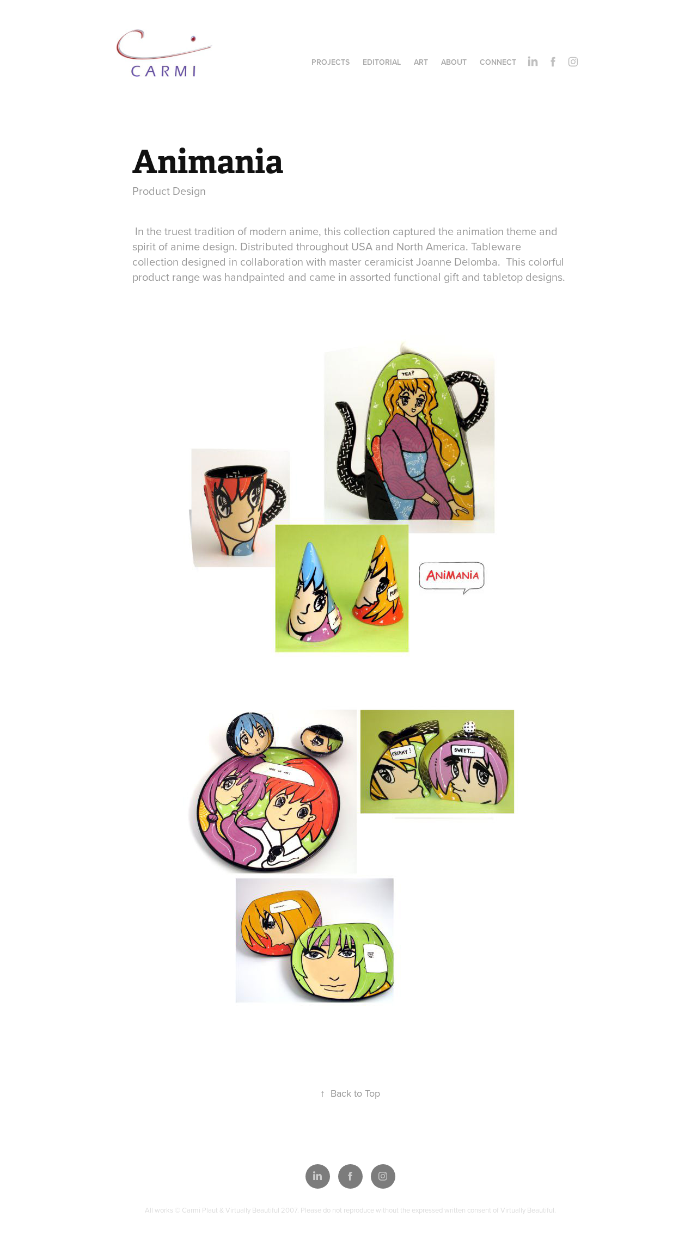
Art (421, 62)
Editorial (382, 62)
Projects (330, 62)
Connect (498, 62)
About (454, 62)
